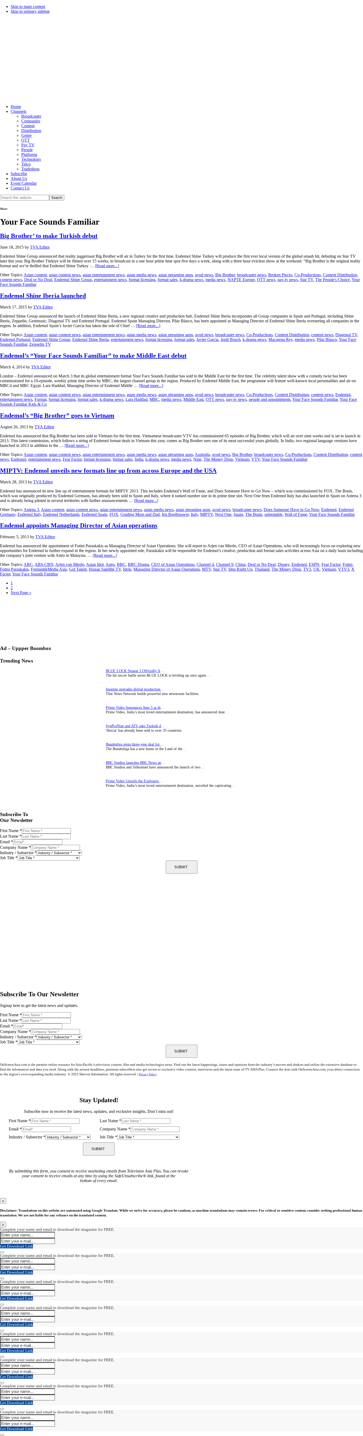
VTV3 (343, 569)
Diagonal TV (346, 334)
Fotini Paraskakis (14, 569)
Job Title (9, 857)
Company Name (15, 847)
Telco (26, 164)
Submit (181, 867)
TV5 (307, 569)
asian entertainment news (104, 275)
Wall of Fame (296, 514)
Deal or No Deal (38, 279)
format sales (168, 279)
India (139, 459)
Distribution (31, 130)
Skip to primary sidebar (30, 11)
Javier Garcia (207, 339)
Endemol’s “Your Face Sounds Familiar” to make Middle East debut (93, 355)
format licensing (142, 279)
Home (16, 106)
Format (41, 399)
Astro (110, 564)
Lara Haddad (136, 399)
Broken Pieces (280, 275)
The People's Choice (332, 279)
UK (316, 569)
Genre (26, 135)
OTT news (266, 279)
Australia (202, 454)
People (27, 149)
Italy (194, 514)
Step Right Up (240, 569)
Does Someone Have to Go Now (291, 509)
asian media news (141, 275)
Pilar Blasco (327, 339)
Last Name (11, 836)
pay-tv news (287, 279)
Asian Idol (95, 564)
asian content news (65, 275)
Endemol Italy (29, 514)
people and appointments (269, 399)
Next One (223, 514)
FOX (113, 514)
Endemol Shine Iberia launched (43, 295)
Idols (127, 569)
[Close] (2, 1252)
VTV (255, 459)
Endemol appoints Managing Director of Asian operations (78, 525)
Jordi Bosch (230, 339)
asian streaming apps (175, 275)
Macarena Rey (280, 339)
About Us (19, 178)
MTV (206, 569)
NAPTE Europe (241, 279)
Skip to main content (28, 6)
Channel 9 (224, 564)
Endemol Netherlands (61, 514)
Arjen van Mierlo (69, 564)
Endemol (343, 394)
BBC (121, 564)
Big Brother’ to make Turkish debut (49, 235)
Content (28, 126)
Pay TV (28, 145)
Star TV (306, 279)
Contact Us (20, 188)
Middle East (193, 399)
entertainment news (110, 279)
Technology (31, 159)
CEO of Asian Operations (173, 564)
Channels (18, 111)
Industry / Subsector (18, 852)
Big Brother (225, 275)
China (240, 564)
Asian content (35, 275)
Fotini (347, 564)
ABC (28, 564)
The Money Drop (218, 459)
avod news (204, 275)
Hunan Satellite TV (105, 569)
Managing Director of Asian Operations (166, 569)
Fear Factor (72, 459)
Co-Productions (307, 275)
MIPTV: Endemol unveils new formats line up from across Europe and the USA (108, 470)
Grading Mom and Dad (140, 514)
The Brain (253, 514)
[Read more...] (107, 266)
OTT (25, 140)
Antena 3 (31, 509)
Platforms (29, 154)
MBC (154, 399)
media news (215, 279)
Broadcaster (31, 116)
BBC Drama (138, 564)
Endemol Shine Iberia (90, 339)
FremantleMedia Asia (49, 569)
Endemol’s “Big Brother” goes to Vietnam (57, 415)
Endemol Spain (94, 514)
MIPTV (206, 514)
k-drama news (191, 279)
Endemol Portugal (15, 339)
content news (11, 279)
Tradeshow (30, 169)
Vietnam (242, 459)
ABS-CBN (44, 564)
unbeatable (273, 514)
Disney (283, 564)
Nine (197, 459)
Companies (30, 121)
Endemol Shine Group (73, 279)
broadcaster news (251, 275)
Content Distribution (340, 275)
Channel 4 (205, 564)
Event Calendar (24, 183)
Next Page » (21, 592)
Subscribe (19, 173)
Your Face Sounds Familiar (315, 399)
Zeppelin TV (40, 344)
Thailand (262, 569)
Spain (238, 514)
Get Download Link (16, 1246)
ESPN (314, 564)
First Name (11, 830)
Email (6, 842)
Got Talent (78, 569)
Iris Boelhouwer (175, 514)
